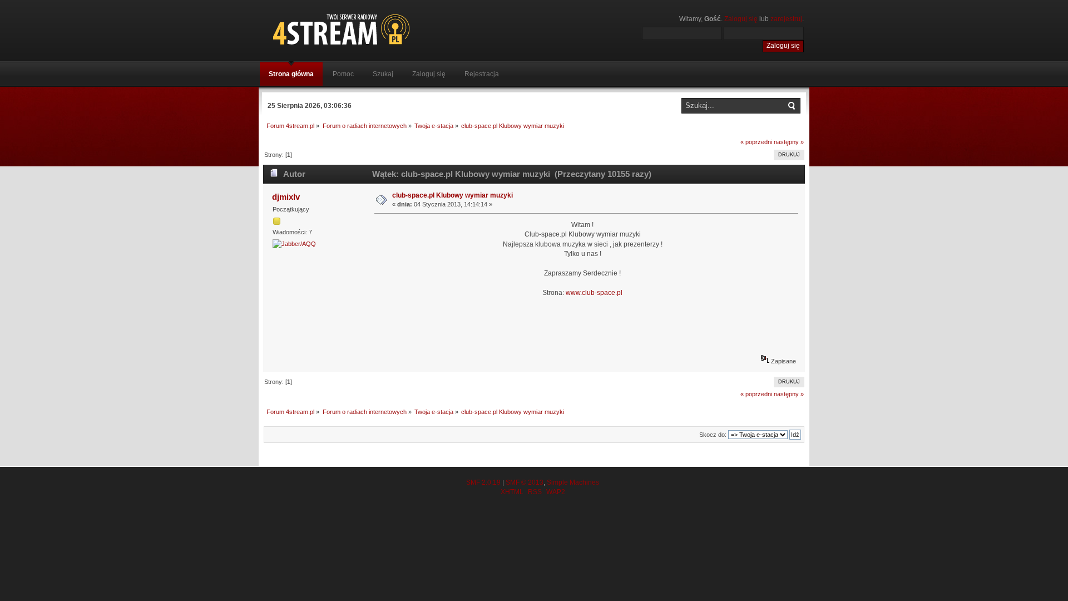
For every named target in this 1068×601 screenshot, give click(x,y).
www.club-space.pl (594, 293)
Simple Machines (573, 482)
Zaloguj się (741, 19)
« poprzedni (756, 142)
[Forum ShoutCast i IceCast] (392, 29)
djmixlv (286, 196)
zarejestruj (786, 19)
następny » (789, 142)
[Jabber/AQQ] (294, 243)
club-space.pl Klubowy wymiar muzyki (452, 195)
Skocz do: (712, 434)
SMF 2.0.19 (483, 482)
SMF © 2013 (524, 482)
